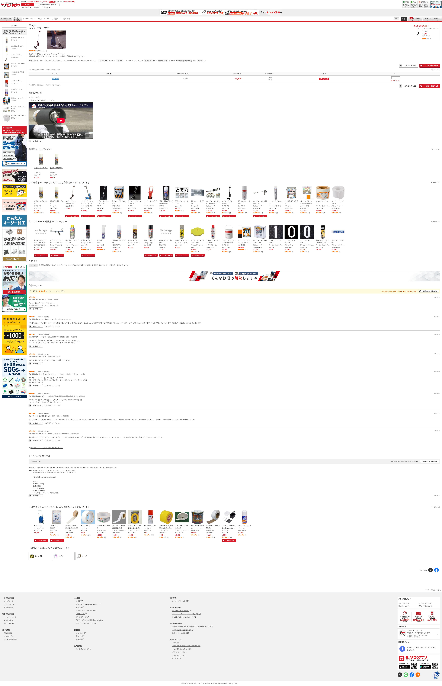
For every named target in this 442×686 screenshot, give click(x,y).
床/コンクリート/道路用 (107, 265)
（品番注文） (16, 19)
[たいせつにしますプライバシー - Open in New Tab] (436, 675)
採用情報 (77, 630)
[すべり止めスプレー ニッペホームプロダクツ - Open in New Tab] (182, 232)
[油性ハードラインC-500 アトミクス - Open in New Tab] (119, 193)
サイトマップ (176, 658)
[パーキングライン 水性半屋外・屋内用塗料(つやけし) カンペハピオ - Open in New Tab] (307, 193)
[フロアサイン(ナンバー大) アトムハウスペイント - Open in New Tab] (307, 232)
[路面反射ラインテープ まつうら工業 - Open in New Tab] (103, 517)
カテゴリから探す (6, 18)
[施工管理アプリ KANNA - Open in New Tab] (14, 294)
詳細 (396, 19)
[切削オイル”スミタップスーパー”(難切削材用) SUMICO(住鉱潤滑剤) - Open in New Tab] (41, 232)
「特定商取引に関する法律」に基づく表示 (186, 646)
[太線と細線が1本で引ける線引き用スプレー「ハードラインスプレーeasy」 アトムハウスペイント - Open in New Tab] (323, 232)
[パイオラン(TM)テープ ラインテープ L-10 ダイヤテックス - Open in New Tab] (166, 517)
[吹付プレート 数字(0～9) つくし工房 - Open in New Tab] (197, 193)
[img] (10, 4)
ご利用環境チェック (178, 655)
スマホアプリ (8, 636)
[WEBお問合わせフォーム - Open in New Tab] (406, 4)
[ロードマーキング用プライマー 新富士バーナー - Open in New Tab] (260, 232)
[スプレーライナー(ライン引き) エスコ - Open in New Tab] (103, 193)
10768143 (55, 79)
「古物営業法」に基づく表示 (181, 649)
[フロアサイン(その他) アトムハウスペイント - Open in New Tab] (338, 232)
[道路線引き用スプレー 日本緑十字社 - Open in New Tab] (119, 232)
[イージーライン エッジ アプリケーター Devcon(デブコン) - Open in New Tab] (88, 193)
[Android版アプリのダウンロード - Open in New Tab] (429, 666)
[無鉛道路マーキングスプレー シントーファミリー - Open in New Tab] (72, 232)
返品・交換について (425, 606)
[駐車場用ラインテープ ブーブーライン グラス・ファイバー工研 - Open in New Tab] (135, 517)
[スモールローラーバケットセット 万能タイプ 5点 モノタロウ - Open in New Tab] (229, 517)
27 (62, 291)
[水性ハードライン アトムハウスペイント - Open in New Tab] (244, 232)
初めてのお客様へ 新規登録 (48, 4)
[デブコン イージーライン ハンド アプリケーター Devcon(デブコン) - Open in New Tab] (57, 232)
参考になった (37, 141)
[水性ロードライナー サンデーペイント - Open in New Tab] (197, 517)
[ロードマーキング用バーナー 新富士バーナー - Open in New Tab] (260, 193)
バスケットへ (74, 216)
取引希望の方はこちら (83, 649)
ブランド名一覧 (9, 604)
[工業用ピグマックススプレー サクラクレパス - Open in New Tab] (213, 232)
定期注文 (37, 7)
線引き (119, 265)
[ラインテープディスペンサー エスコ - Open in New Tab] (135, 193)
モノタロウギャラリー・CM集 (86, 623)
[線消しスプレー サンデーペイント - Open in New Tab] (88, 232)
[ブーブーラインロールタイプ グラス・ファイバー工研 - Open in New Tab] (182, 517)
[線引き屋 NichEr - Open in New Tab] (103, 232)
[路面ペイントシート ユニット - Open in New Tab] (182, 193)
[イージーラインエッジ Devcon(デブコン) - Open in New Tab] (276, 193)
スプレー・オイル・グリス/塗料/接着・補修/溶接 (75, 265)
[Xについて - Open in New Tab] (400, 676)
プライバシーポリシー (179, 652)
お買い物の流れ (403, 603)
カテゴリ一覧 (8, 601)
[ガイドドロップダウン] (424, 6)
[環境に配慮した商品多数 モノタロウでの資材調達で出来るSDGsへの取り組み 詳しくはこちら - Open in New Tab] (14, 397)
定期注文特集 (8, 620)
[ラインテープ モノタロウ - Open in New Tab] (88, 517)
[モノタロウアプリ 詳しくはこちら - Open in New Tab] (419, 658)
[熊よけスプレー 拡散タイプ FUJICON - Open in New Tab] (166, 232)
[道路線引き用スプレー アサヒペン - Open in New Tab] (41, 193)
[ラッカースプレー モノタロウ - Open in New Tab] (150, 517)
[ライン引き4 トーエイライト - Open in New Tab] (41, 517)
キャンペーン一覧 (10, 617)
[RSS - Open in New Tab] (418, 676)
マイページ (25, 7)
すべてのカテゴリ (28, 18)
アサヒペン (32, 25)
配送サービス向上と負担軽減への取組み (89, 620)
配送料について (403, 606)
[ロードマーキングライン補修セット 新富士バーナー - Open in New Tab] (213, 193)
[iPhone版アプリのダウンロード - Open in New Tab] (408, 666)
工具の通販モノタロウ (48, 265)
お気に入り (437, 18)
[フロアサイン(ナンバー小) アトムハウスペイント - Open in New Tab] (276, 232)
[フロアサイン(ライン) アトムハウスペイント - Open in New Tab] (323, 193)
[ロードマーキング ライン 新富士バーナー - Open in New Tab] (338, 193)
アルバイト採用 (81, 633)
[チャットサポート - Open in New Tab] (413, 4)
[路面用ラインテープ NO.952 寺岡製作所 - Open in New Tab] (213, 517)
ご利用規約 (175, 643)
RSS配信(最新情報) (10, 639)
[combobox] (215, 19)
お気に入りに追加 (410, 66)
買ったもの (428, 18)
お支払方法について (425, 603)
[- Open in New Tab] (405, 616)
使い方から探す (9, 623)
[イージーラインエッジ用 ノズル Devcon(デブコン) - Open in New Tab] (197, 232)
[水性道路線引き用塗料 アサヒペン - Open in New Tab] (291, 193)
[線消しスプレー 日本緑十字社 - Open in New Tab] (150, 232)
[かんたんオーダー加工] (14, 261)
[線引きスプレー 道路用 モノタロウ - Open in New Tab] (244, 193)
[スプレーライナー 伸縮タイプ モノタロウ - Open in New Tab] (229, 193)
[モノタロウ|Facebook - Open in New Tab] (412, 676)
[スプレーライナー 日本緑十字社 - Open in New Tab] (72, 193)
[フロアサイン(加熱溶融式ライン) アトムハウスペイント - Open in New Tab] (119, 517)
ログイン (27, 4)
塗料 (95, 265)
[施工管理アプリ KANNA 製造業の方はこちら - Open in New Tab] (14, 311)
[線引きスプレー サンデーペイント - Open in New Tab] (135, 232)
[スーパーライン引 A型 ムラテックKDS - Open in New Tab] (150, 193)
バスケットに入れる (431, 66)
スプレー (127, 265)
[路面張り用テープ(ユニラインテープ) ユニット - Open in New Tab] (72, 517)
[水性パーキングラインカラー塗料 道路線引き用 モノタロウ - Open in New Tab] (229, 232)
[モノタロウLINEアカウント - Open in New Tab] (406, 676)
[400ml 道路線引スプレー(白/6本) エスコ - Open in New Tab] (166, 193)
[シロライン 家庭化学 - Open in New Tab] (57, 517)
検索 (404, 19)
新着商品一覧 (8, 607)
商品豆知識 (8, 633)
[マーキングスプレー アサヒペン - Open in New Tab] (244, 517)
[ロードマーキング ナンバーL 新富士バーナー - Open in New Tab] (291, 232)
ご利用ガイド (406, 599)
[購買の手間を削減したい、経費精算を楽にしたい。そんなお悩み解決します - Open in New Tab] (234, 276)
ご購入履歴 (46, 7)
